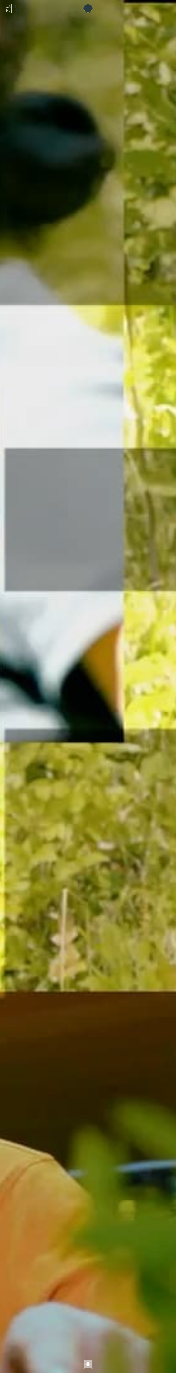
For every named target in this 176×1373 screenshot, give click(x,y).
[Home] (8, 8)
